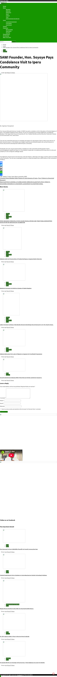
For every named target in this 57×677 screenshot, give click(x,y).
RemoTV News (11, 72)
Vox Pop (8, 32)
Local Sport (9, 25)
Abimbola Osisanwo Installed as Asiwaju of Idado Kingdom (15, 288)
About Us (5, 668)
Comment (3, 398)
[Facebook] (28, 162)
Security (5, 51)
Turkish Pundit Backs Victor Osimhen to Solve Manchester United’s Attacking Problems (23, 575)
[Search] (0, 40)
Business (8, 9)
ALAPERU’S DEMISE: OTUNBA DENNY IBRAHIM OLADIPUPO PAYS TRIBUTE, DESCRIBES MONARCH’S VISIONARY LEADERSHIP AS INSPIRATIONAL (25, 183)
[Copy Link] (28, 170)
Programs (5, 28)
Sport (7, 14)
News (4, 8)
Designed (19, 675)
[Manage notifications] (53, 674)
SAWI (25, 176)
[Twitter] (28, 165)
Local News (9, 23)
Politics (5, 26)
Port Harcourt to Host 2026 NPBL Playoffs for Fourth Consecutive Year (19, 549)
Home (4, 6)
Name (2, 400)
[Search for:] (6, 41)
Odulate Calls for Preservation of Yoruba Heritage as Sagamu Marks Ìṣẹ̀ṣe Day (21, 259)
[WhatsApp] (28, 172)
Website (2, 406)
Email (2, 403)
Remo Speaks (9, 29)
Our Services (6, 36)
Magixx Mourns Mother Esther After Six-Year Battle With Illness (17, 608)
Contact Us (6, 671)
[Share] (28, 174)
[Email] (28, 167)
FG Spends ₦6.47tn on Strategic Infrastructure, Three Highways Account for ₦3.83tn (22, 662)
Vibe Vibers (8, 31)
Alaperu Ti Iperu (7, 176)
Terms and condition (8, 672)
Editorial (8, 11)
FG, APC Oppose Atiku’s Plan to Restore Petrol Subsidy (14, 636)
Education (8, 12)
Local (4, 20)
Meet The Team (7, 37)
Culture (8, 15)
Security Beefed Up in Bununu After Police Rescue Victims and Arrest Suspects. (21, 377)
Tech (7, 17)
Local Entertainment (11, 22)
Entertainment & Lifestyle (12, 18)
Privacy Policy (6, 669)
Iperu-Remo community (18, 176)
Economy (8, 658)
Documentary (6, 34)
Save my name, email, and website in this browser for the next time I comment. (21, 409)
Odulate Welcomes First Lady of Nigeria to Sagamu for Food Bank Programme (21, 354)
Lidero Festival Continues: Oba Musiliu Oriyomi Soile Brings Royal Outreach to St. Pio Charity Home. (27, 324)
